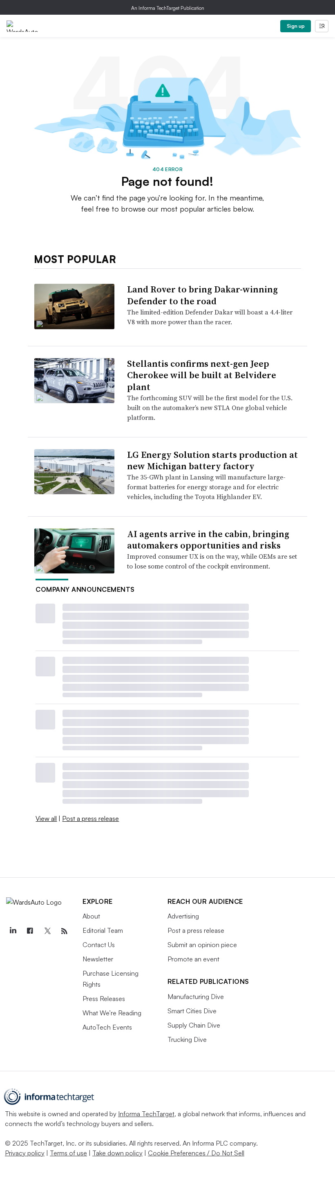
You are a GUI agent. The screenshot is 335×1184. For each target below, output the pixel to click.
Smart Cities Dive (192, 1011)
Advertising (183, 916)
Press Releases (104, 998)
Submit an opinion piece (202, 945)
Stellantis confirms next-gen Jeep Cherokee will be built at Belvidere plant (201, 375)
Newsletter (98, 959)
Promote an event (193, 959)
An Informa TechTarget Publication (167, 8)
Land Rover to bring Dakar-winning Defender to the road (202, 295)
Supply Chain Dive (194, 1025)
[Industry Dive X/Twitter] (47, 931)
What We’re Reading (112, 1013)
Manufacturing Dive (196, 996)
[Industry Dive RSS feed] (64, 931)
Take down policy (117, 1153)
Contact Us (99, 945)
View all (46, 818)
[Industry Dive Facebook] (29, 931)
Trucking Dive (187, 1039)
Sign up (296, 26)
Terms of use (68, 1153)
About (91, 916)
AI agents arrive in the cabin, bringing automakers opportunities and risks (208, 540)
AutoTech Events (107, 1027)
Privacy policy (25, 1153)
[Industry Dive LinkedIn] (12, 931)
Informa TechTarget (146, 1114)
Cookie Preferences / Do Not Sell (196, 1153)
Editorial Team (103, 930)
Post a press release (90, 818)
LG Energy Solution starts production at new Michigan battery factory (212, 460)
